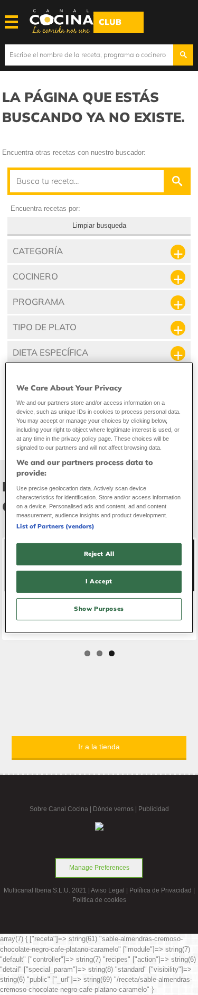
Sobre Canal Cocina (59, 809)
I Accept (99, 581)
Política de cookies (99, 900)
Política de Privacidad (160, 890)
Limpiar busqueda (99, 225)
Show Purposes (99, 608)
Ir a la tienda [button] (99, 746)
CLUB (110, 22)
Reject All (99, 553)
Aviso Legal (108, 890)
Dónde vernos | (115, 809)
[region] (99, 497)
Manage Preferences (99, 867)
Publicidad (153, 809)
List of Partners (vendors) (55, 526)
